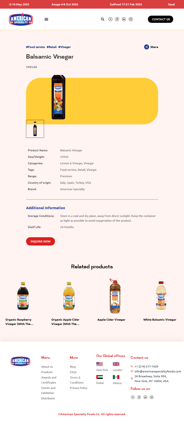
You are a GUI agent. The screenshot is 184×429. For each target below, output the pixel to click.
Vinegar (31, 67)
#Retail (52, 47)
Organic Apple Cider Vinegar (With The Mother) (65, 324)
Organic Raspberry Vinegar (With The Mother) (18, 324)
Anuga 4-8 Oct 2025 (58, 4)
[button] (46, 19)
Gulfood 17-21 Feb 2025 (120, 4)
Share (154, 47)
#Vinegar (64, 47)
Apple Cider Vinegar (111, 319)
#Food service (35, 47)
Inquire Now (40, 241)
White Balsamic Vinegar (159, 319)
